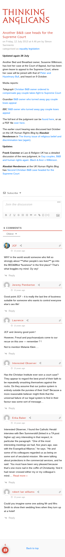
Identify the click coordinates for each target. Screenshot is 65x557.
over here (19, 122)
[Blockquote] (31, 215)
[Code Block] (35, 215)
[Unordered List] (27, 215)
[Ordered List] (22, 215)
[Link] (39, 215)
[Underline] (14, 215)
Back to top (32, 548)
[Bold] (6, 215)
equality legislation (29, 48)
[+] (47, 215)
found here (48, 119)
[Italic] (10, 215)
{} (43, 215)
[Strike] (18, 215)
